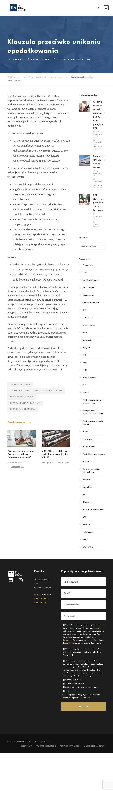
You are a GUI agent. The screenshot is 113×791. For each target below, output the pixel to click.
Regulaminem (98, 625)
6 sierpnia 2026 (97, 216)
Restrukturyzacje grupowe (94, 454)
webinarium (88, 532)
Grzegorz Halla (17, 467)
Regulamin (26, 745)
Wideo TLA (88, 547)
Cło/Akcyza (88, 317)
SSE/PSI (86, 479)
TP (84, 494)
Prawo (85, 431)
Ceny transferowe (91, 302)
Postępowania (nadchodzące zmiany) (75, 59)
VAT (84, 517)
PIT (84, 385)
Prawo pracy (88, 439)
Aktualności (88, 265)
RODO (86, 461)
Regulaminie (68, 640)
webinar (86, 524)
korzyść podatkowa (21, 397)
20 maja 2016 (17, 59)
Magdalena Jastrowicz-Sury (98, 145)
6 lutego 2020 (48, 462)
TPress (86, 502)
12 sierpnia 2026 (97, 173)
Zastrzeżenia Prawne (95, 745)
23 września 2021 (14, 462)
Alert (85, 272)
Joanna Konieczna (40, 59)
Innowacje (87, 340)
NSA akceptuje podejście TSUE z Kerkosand (98, 203)
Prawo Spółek (89, 446)
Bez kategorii (88, 287)
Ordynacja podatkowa (23, 409)
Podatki (86, 392)
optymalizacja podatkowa (25, 403)
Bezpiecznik (88, 295)
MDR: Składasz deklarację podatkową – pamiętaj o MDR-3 (56, 454)
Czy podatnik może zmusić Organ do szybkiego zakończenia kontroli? (21, 454)
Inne (85, 332)
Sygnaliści (87, 487)
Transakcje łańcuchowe (93, 509)
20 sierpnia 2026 (97, 134)
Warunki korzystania (45, 745)
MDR (85, 370)
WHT (85, 539)
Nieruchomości (89, 377)
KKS (84, 355)
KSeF (85, 362)
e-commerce (89, 325)
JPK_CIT (86, 347)
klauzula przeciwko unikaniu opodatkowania (36, 391)
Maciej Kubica (63, 462)
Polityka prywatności (70, 745)
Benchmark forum (91, 280)
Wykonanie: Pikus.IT (42, 742)
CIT (84, 310)
